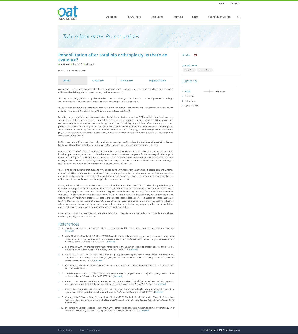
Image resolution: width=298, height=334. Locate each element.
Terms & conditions (90, 330)
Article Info (98, 80)
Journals (178, 16)
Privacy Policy (65, 330)
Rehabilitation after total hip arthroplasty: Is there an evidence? (112, 57)
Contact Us (235, 3)
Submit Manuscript (219, 16)
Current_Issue (205, 69)
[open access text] (67, 12)
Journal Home (189, 65)
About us (111, 16)
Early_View (189, 69)
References (220, 91)
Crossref (69, 231)
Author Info (127, 80)
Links (195, 16)
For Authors (134, 16)
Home (221, 3)
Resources (157, 16)
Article (66, 80)
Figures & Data (157, 80)
